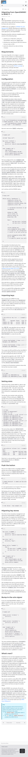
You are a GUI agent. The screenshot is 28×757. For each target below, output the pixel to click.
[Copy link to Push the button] (17, 465)
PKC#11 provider (18, 66)
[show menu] (26, 2)
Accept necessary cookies (22, 751)
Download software (4, 743)
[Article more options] (25, 9)
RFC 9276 (16, 268)
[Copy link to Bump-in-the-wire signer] (24, 597)
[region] (14, 121)
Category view (6, 9)
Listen (4, 19)
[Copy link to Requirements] (15, 52)
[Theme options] (26, 5)
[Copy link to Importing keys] (16, 295)
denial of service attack (8, 268)
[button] (8, 723)
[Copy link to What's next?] (15, 654)
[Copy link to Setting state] (14, 381)
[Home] (3, 2)
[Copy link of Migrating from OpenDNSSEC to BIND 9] (11, 14)
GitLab (5, 699)
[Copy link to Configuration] (15, 79)
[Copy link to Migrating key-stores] (21, 511)
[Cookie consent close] (26, 751)
